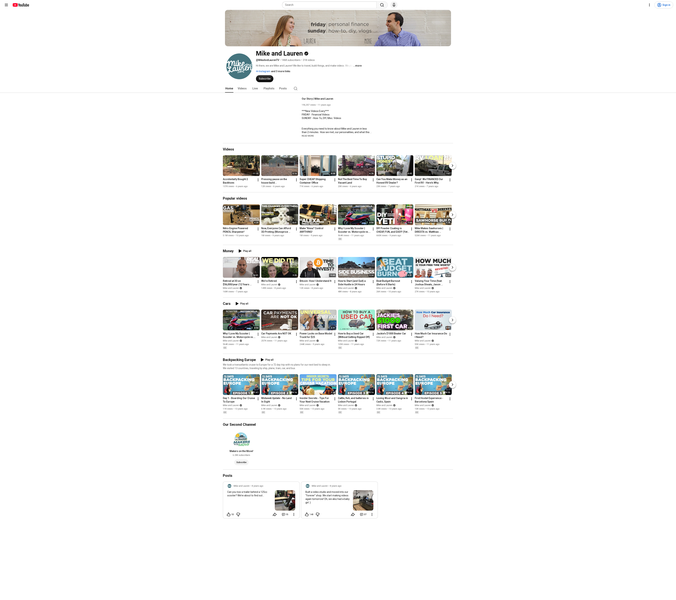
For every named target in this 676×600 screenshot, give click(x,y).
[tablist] (338, 88)
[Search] (382, 4)
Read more (308, 136)
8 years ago (257, 486)
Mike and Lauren (231, 288)
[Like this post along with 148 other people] (307, 514)
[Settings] (649, 5)
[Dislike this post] (238, 514)
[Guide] (6, 5)
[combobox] (330, 5)
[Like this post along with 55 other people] (228, 514)
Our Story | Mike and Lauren (317, 98)
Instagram (264, 71)
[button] (308, 135)
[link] (261, 501)
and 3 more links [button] (280, 71)
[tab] (229, 88)
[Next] (452, 165)
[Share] (274, 514)
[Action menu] (293, 514)
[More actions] (258, 179)
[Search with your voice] (394, 4)
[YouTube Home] (21, 5)
